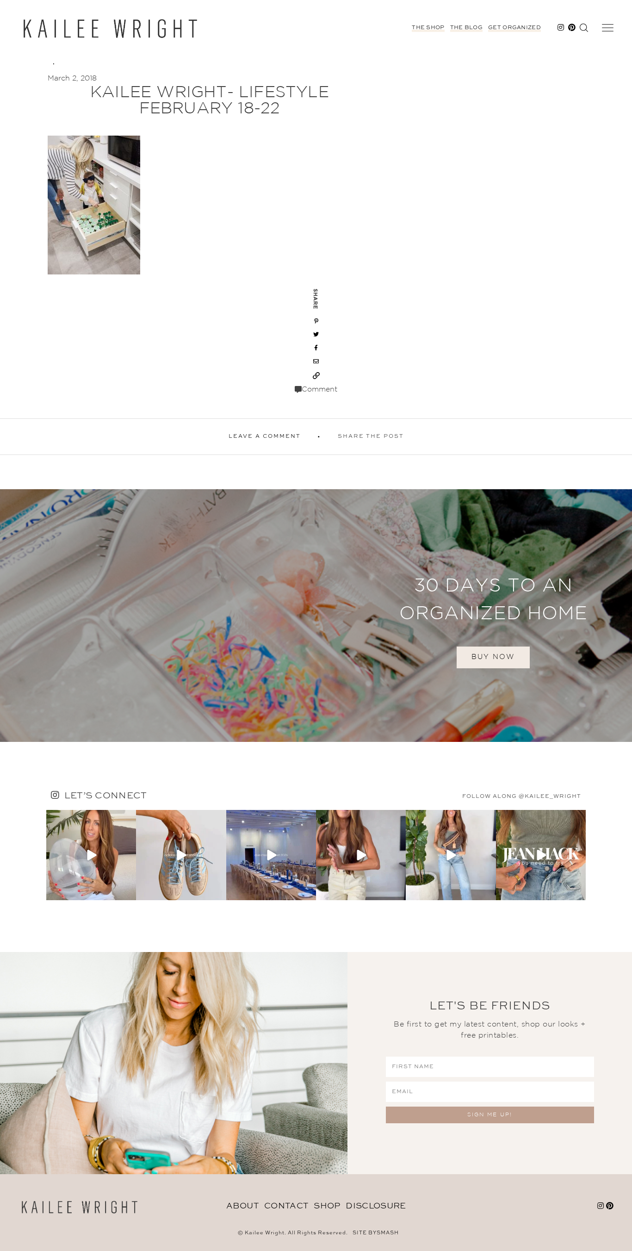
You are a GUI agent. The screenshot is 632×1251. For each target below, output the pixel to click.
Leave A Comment (265, 436)
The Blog (466, 28)
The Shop (428, 28)
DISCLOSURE (376, 1206)
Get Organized (514, 28)
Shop (327, 1206)
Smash (388, 1233)
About (242, 1206)
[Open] (91, 855)
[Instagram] (127, 891)
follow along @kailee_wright (521, 796)
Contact (286, 1206)
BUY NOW (493, 657)
